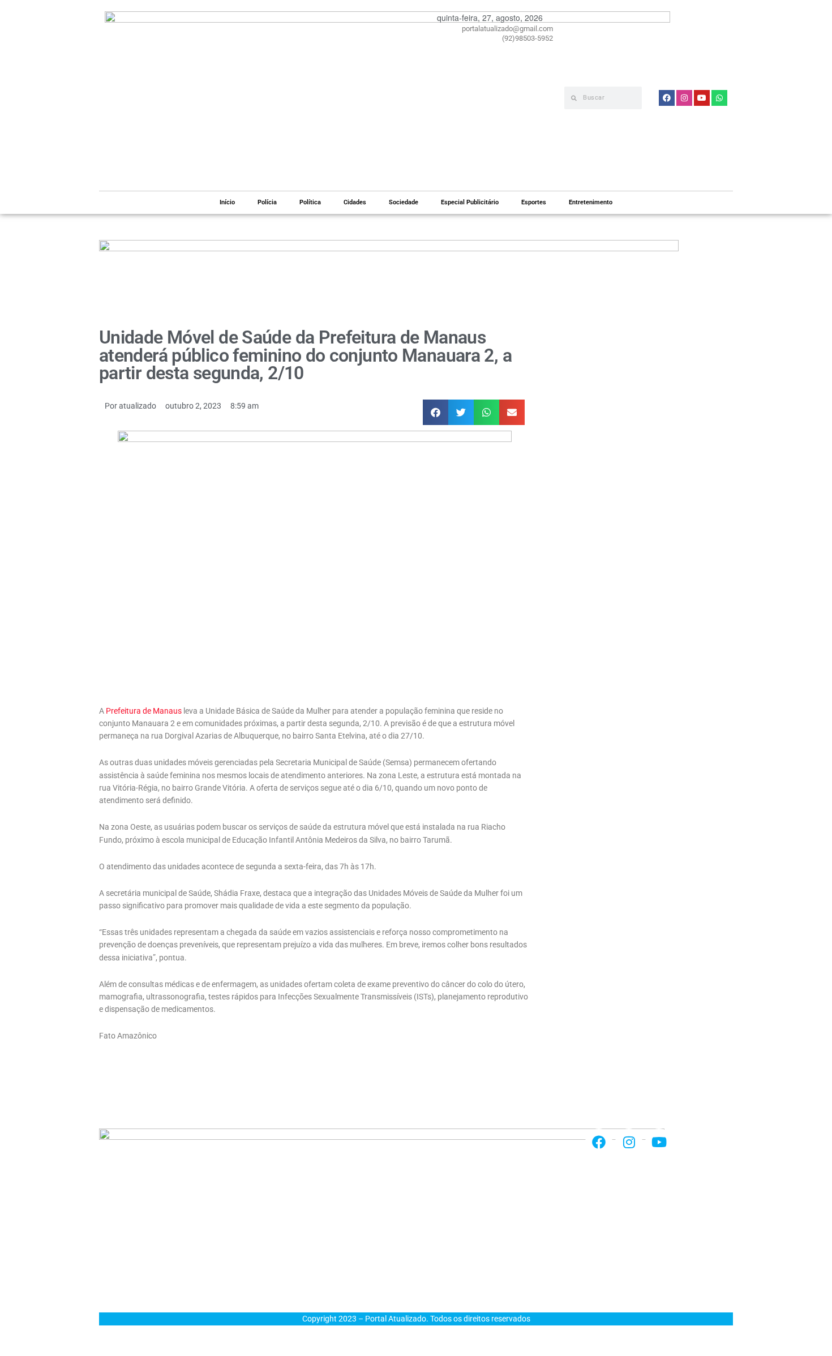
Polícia (267, 202)
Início (227, 202)
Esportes (533, 202)
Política (310, 202)
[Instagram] (628, 1142)
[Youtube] (658, 1142)
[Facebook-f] (598, 1142)
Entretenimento (590, 202)
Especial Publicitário (470, 202)
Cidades (355, 202)
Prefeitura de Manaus (144, 710)
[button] (435, 412)
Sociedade (403, 202)
